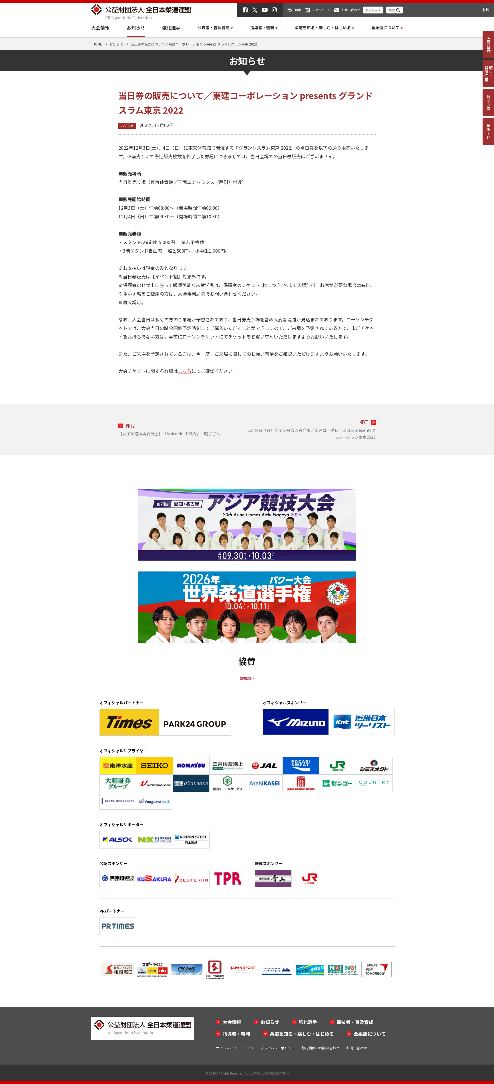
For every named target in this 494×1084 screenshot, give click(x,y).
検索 (392, 10)
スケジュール (321, 9)
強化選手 (171, 27)
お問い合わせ (350, 9)
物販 (298, 9)
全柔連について (370, 1033)
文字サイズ (373, 10)
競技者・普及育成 (355, 1022)
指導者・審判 (236, 1033)
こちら (185, 370)
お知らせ (136, 27)
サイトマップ (226, 1047)
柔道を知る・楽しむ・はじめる (302, 1033)
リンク (248, 1047)
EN (486, 9)
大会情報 (100, 27)
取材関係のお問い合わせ (320, 1047)
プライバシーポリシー (277, 1047)
